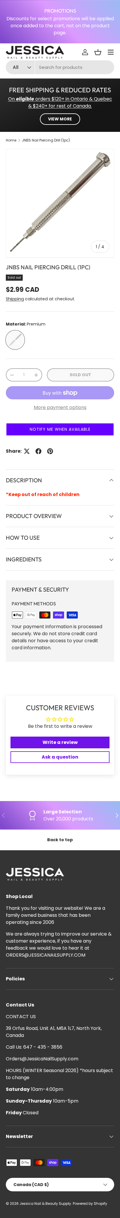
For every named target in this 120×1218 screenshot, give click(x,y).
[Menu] (110, 52)
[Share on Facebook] (38, 451)
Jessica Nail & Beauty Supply (45, 1203)
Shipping (15, 299)
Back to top (60, 840)
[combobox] (60, 67)
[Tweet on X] (27, 451)
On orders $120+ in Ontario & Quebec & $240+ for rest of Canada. (60, 102)
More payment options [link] (60, 407)
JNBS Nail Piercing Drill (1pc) (46, 140)
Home (11, 140)
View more (60, 119)
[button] (97, 52)
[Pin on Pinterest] (50, 451)
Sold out (80, 375)
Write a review (60, 742)
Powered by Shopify (90, 1203)
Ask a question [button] (60, 757)
